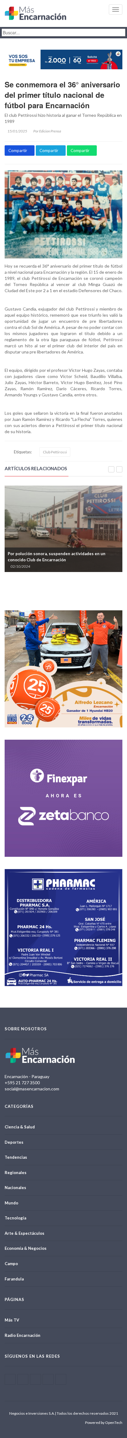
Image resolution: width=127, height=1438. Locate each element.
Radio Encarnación (22, 1335)
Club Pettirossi (55, 452)
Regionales (16, 1172)
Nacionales (15, 1187)
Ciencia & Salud (20, 1126)
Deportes (14, 1142)
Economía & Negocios (26, 1248)
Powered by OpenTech (103, 1422)
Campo (11, 1263)
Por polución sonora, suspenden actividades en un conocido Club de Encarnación (56, 556)
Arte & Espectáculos (24, 1233)
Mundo (11, 1202)
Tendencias (16, 1157)
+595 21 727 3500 (22, 1082)
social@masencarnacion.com (32, 1088)
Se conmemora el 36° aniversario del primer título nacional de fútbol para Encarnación (62, 95)
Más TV (12, 1320)
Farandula (14, 1278)
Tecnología (15, 1217)
